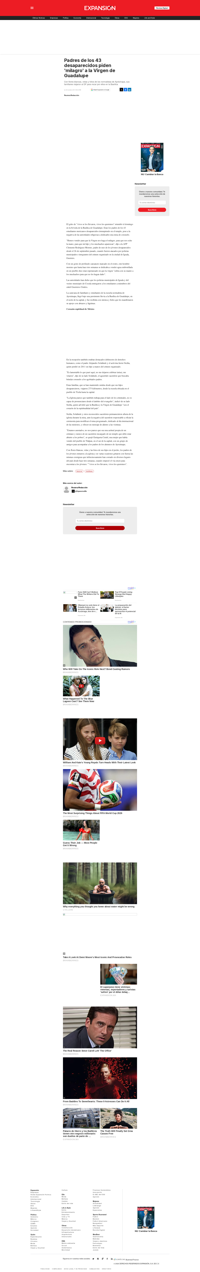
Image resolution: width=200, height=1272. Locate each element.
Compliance (57, 1268)
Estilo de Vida (98, 1248)
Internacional (91, 18)
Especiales (97, 1210)
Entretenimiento (68, 1212)
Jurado (95, 1250)
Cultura (65, 1190)
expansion (113, 1259)
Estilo (64, 1210)
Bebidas (96, 1239)
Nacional (79, 471)
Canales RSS (94, 1268)
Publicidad (45, 1268)
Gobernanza (67, 1248)
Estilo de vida (67, 1203)
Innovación (97, 1192)
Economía (77, 18)
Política (65, 18)
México (34, 1219)
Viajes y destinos (100, 1241)
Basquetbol (97, 1223)
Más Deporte (98, 1226)
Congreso (35, 1221)
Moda (33, 1243)
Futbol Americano (100, 1221)
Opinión (34, 1228)
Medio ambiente (68, 1243)
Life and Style (149, 18)
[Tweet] (121, 89)
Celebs (65, 1201)
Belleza (34, 1246)
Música (64, 1219)
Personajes (97, 1243)
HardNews (89, 471)
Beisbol (96, 1219)
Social (64, 1245)
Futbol (95, 1217)
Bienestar (97, 1245)
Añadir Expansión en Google (101, 89)
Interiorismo (67, 1237)
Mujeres (136, 18)
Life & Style (66, 1208)
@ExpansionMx (81, 491)
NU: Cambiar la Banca (152, 174)
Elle (63, 1194)
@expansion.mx (102, 1258)
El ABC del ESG (99, 1194)
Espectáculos (36, 1237)
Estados (34, 1226)
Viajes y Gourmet (38, 1248)
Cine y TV (66, 1217)
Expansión (35, 1190)
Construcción (67, 1228)
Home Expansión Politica (41, 1195)
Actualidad (97, 1203)
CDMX (33, 1223)
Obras (117, 18)
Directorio (106, 1268)
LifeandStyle (36, 1210)
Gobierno (34, 1217)
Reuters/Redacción (79, 487)
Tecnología (105, 18)
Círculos (34, 1241)
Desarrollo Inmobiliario (71, 1230)
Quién (33, 1234)
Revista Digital (162, 8)
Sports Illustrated (99, 1214)
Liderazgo (97, 1206)
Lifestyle (96, 1228)
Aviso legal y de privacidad (75, 1268)
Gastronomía (98, 1237)
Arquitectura (67, 1234)
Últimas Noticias (38, 18)
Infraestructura (68, 1232)
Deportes (65, 1214)
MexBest (96, 1234)
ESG (126, 18)
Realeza (34, 1239)
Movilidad (66, 1250)
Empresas (54, 18)
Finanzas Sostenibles (102, 1190)
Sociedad (34, 1230)
